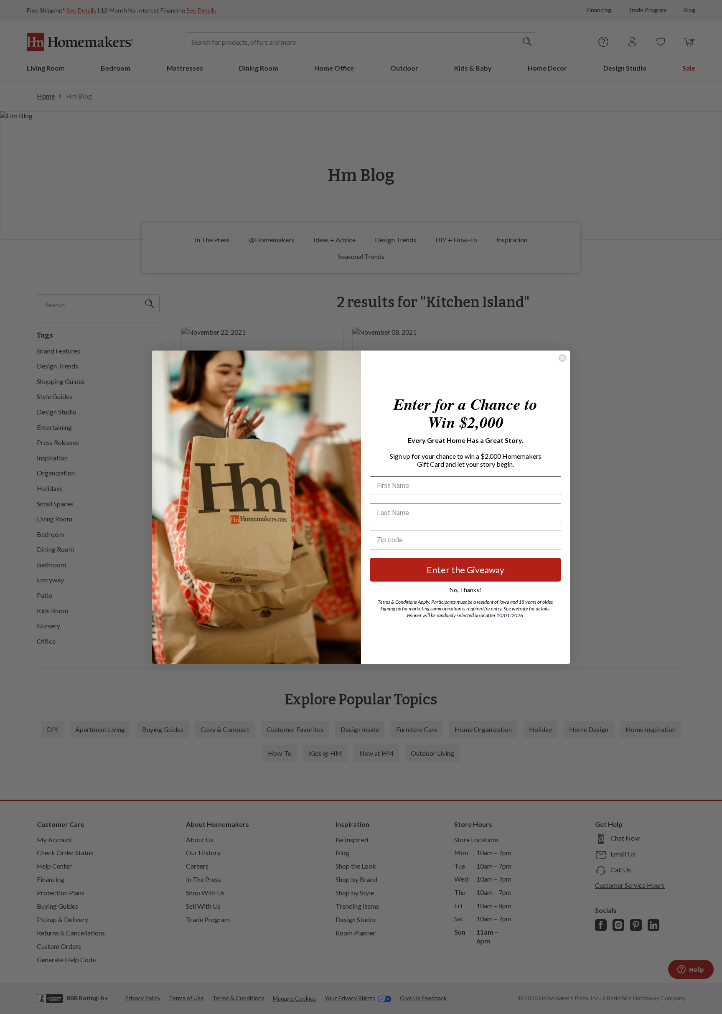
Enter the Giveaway (465, 569)
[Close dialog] (562, 358)
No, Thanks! (465, 589)
